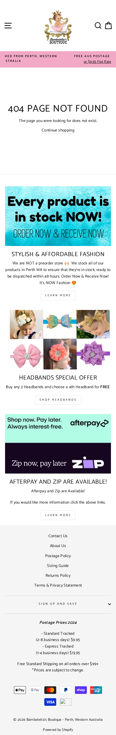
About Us (58, 546)
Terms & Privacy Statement (58, 585)
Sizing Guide (58, 565)
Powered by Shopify (58, 730)
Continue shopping (58, 130)
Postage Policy (58, 556)
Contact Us (58, 536)
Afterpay (38, 491)
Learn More (58, 295)
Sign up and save (58, 604)
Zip (57, 491)
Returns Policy (58, 575)
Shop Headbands (58, 399)
